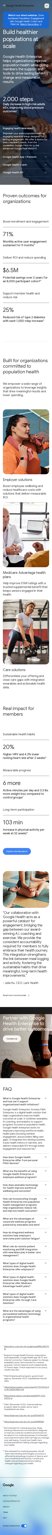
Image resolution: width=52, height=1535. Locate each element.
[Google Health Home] (18, 6)
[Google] (8, 1485)
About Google (10, 1496)
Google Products (11, 1501)
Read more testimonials (14, 995)
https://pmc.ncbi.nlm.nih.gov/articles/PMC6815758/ (26, 1347)
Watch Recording (29, 24)
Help (5, 1518)
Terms (5, 1512)
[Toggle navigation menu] (46, 5)
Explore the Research (16, 851)
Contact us (11, 1038)
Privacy (6, 1507)
